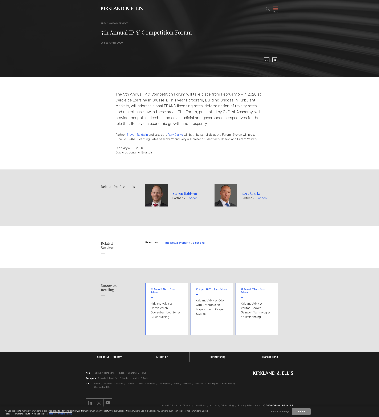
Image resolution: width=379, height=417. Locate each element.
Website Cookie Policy (60, 414)
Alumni (187, 405)
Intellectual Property (177, 242)
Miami (176, 383)
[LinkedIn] (274, 59)
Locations (200, 405)
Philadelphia (212, 383)
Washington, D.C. (102, 387)
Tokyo (143, 373)
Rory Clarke (175, 134)
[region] (189, 411)
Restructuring (217, 356)
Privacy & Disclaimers (250, 405)
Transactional (270, 356)
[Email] (266, 59)
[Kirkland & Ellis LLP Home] (273, 373)
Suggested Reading (109, 287)
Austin (97, 383)
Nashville (187, 383)
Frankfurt (114, 378)
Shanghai (132, 373)
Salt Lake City (228, 383)
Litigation (162, 356)
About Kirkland (170, 405)
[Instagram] (99, 402)
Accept (301, 411)
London (192, 198)
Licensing (199, 242)
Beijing (98, 373)
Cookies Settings (280, 411)
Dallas (140, 383)
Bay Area (108, 383)
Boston (119, 383)
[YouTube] (107, 402)
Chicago (130, 383)
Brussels (102, 378)
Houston (151, 383)
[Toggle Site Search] (268, 9)
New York (199, 383)
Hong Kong (109, 373)
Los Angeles (164, 383)
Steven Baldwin (137, 134)
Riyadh (121, 373)
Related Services (107, 245)
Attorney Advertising (222, 405)
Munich (136, 378)
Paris (145, 378)
